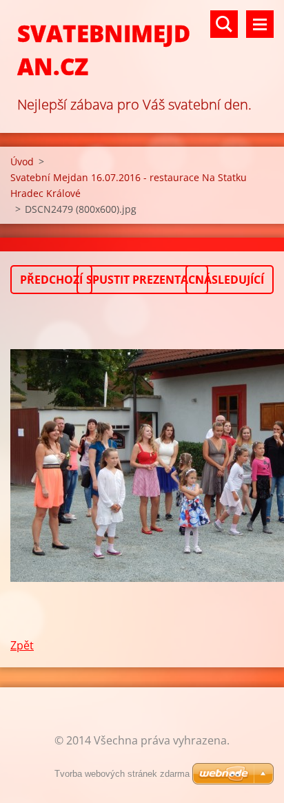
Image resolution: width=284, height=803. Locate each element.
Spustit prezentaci (142, 279)
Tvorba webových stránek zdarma (122, 774)
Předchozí (51, 279)
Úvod (22, 161)
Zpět (22, 645)
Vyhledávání (224, 24)
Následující (229, 279)
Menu (260, 24)
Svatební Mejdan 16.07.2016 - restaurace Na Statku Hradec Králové (128, 185)
